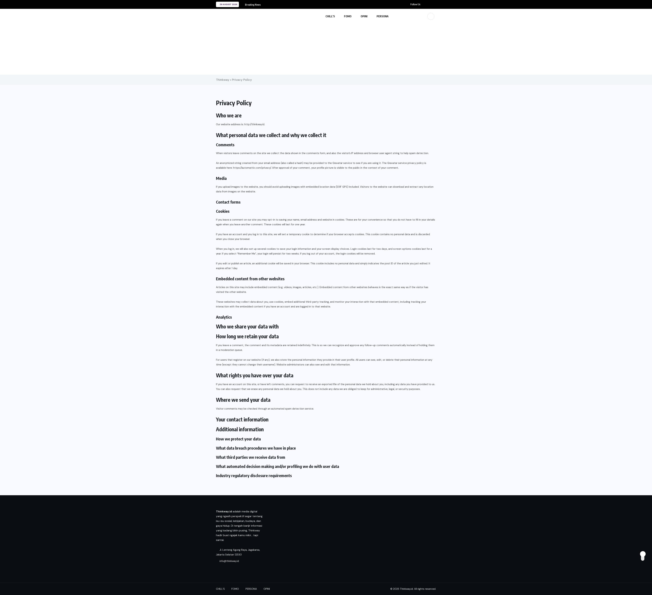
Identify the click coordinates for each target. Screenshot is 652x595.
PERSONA (382, 16)
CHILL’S (330, 16)
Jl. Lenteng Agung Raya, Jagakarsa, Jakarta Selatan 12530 (238, 552)
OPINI (364, 16)
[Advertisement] (326, 47)
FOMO (347, 16)
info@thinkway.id (229, 561)
